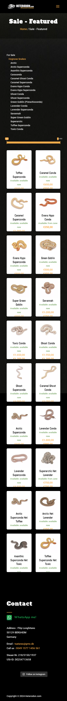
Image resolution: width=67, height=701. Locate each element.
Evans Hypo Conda (18, 86)
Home (23, 29)
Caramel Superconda (19, 82)
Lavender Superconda (20, 109)
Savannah (14, 113)
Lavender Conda (17, 106)
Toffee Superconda (18, 125)
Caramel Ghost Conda (20, 78)
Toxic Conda (15, 129)
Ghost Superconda (18, 98)
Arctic (12, 63)
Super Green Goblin (19, 117)
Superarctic (14, 121)
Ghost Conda (15, 94)
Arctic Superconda (18, 67)
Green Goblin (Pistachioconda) (24, 102)
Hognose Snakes (16, 59)
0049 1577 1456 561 (28, 648)
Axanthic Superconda (20, 70)
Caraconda (14, 74)
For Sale (11, 55)
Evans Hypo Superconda (21, 90)
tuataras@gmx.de (24, 643)
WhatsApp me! (25, 617)
